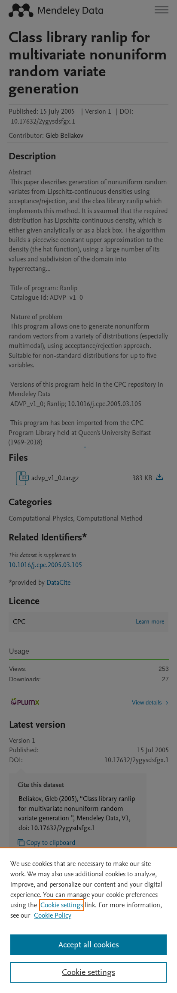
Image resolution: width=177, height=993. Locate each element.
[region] (88, 920)
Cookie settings (61, 905)
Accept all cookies (88, 944)
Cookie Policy (52, 915)
